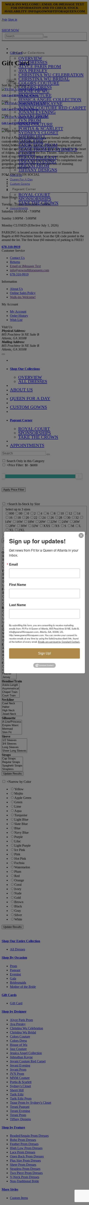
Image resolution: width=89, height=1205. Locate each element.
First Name (17, 584)
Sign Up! (44, 653)
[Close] (81, 535)
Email (13, 564)
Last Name (17, 605)
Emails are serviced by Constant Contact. (59, 641)
